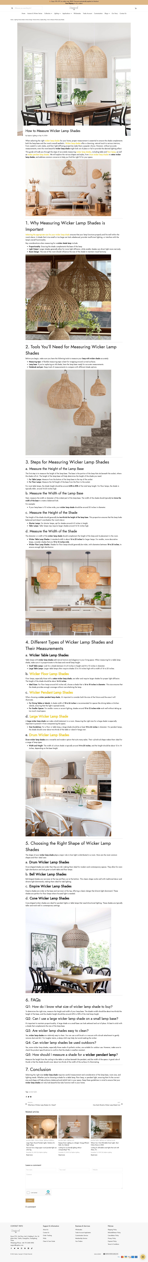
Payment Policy (112, 1241)
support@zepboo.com (17, 1245)
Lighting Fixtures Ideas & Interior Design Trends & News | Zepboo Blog (30, 19)
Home (23, 13)
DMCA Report (97, 1254)
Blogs (106, 13)
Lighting (56, 13)
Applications (66, 13)
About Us (45, 1230)
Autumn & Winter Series (34, 13)
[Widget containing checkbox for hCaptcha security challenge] (38, 1192)
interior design (39, 1140)
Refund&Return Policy (114, 1233)
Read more (29, 1155)
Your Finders (78, 1241)
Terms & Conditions (113, 1244)
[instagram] (22, 1248)
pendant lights (33, 1092)
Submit (29, 1200)
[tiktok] (32, 1248)
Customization (98, 13)
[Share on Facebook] (26, 1097)
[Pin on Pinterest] (31, 1097)
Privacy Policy (112, 1238)
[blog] (29, 1248)
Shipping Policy (112, 1230)
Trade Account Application (83, 1233)
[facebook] (12, 1248)
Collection (47, 13)
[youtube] (18, 1248)
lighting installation (49, 1140)
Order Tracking (47, 1235)
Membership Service (81, 1238)
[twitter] (15, 1248)
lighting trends (111, 1140)
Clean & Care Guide (49, 1241)
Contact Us (123, 13)
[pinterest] (25, 1248)
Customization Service (81, 1235)
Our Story (115, 13)
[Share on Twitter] (28, 1097)
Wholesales (77, 13)
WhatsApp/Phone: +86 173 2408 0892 (22, 1243)
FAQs (44, 1238)
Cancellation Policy (113, 1235)
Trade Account (87, 13)
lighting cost (70, 1140)
